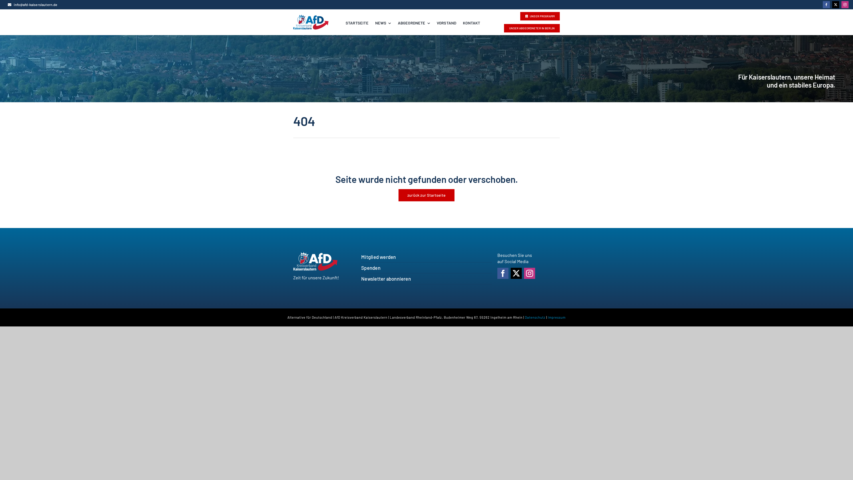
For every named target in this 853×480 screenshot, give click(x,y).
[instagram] (845, 4)
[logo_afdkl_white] (315, 254)
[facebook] (826, 4)
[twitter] (835, 4)
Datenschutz (535, 317)
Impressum (557, 317)
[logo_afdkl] (311, 17)
